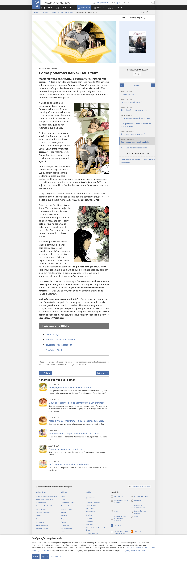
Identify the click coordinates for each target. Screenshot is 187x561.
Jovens (38, 516)
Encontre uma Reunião (140, 496)
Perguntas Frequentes (93, 502)
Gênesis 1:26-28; (53, 339)
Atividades (89, 525)
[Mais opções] (152, 12)
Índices (63, 522)
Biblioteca (36, 12)
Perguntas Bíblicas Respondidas (134, 148)
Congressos (89, 521)
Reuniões (89, 515)
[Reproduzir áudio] (142, 12)
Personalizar (56, 556)
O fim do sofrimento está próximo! (135, 109)
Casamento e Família (42, 512)
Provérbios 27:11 (53, 350)
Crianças (39, 519)
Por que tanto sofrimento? (131, 101)
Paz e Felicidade (41, 509)
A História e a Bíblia (42, 529)
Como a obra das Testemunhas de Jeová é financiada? (138, 160)
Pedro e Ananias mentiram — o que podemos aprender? (76, 420)
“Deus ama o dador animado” (133, 133)
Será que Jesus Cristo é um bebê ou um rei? (69, 387)
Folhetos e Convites (67, 506)
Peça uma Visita (91, 505)
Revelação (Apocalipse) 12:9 (59, 344)
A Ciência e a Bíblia (42, 525)
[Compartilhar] (147, 12)
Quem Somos (90, 498)
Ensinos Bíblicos (41, 492)
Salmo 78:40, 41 (53, 334)
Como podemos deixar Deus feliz (135, 141)
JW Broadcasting (67, 529)
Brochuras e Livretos (67, 503)
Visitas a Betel (90, 512)
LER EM (125, 18)
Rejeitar (45, 556)
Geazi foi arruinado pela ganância (65, 449)
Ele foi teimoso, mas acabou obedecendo (68, 464)
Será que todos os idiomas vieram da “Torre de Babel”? (136, 124)
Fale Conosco (90, 508)
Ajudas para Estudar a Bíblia (45, 506)
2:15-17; (65, 339)
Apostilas (64, 516)
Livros (63, 499)
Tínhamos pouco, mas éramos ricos (135, 116)
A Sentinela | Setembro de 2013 (62, 12)
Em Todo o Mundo (92, 533)
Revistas (45, 12)
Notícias (88, 492)
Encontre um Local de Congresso (119, 501)
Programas (64, 519)
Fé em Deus (40, 522)
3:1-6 (72, 339)
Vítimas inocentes (128, 93)
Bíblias (63, 496)
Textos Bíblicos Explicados (44, 499)
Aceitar (36, 556)
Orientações (65, 525)
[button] (65, 7)
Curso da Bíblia (41, 503)
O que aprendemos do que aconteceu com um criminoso (76, 402)
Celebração (89, 518)
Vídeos (63, 532)
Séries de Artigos (66, 509)
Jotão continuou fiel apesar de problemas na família (73, 433)
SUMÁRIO (137, 85)
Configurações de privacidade (133, 550)
